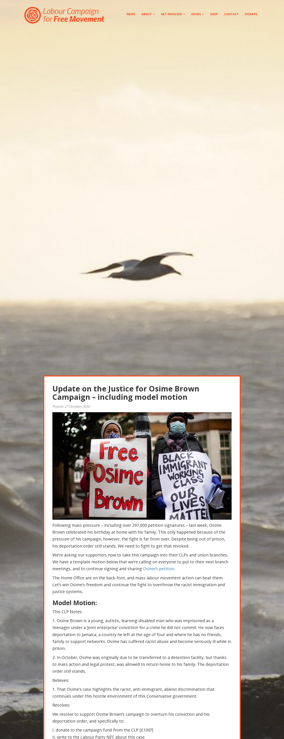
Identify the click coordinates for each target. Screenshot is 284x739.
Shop (214, 14)
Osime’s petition (158, 568)
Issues (196, 14)
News (131, 14)
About (147, 14)
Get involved (172, 14)
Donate (251, 14)
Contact (231, 14)
